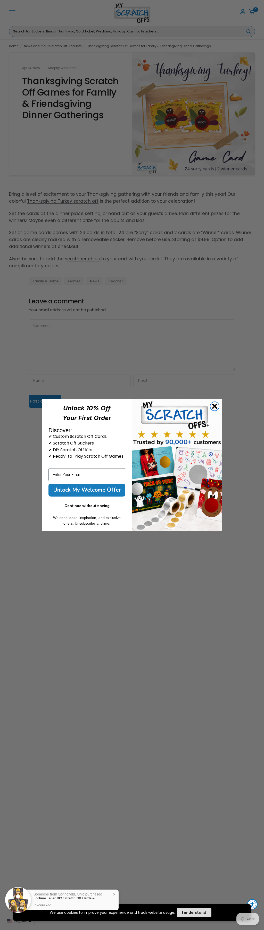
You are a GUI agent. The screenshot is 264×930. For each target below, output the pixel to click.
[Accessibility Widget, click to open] (252, 904)
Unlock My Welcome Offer (87, 489)
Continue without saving (87, 506)
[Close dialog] (214, 406)
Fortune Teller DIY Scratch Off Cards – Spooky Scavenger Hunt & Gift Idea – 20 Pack (66, 898)
